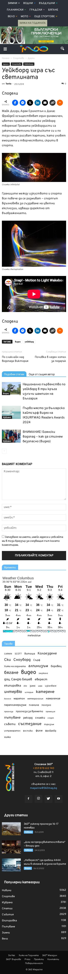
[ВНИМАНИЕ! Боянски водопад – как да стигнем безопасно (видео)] (11, 436)
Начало (5, 58)
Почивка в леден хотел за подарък (50, 359)
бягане (11, 673)
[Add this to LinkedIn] (38, 103)
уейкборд (29, 342)
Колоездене (47, 654)
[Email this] (45, 103)
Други (6, 64)
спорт (51, 718)
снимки (40, 718)
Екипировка (9, 920)
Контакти (53, 959)
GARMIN (8, 654)
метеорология (35, 698)
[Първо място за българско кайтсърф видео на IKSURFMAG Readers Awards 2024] (11, 412)
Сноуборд (22, 660)
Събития (8, 914)
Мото (24, 16)
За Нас (11, 955)
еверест (41, 679)
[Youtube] (58, 799)
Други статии (16, 815)
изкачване (50, 685)
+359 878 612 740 (43, 768)
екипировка (12, 686)
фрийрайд (50, 730)
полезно (46, 705)
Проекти (39, 959)
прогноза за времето (29, 711)
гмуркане (43, 673)
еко (25, 686)
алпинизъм (38, 666)
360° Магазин (49, 955)
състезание (29, 724)
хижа (7, 737)
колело (7, 698)
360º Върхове (13, 959)
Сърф (36, 660)
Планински (15, 10)
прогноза (8, 711)
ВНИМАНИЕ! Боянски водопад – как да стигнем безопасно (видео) (43, 437)
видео (18, 342)
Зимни (12, 3)
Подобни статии (14, 374)
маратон (19, 698)
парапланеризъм (15, 705)
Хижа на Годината (32, 23)
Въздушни (47, 3)
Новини (28, 832)
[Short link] (52, 103)
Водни (28, 3)
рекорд (27, 718)
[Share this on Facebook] (15, 103)
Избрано (7, 417)
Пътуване (8, 926)
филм (39, 731)
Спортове (16, 64)
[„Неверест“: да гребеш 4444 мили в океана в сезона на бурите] (11, 865)
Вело (11, 16)
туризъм (49, 724)
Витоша (29, 653)
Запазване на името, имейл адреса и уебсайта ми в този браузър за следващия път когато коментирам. (32, 541)
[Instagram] (38, 799)
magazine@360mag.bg (43, 788)
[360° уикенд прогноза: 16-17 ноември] (11, 828)
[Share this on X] (30, 103)
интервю (13, 692)
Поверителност (34, 963)
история (29, 692)
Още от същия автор (42, 374)
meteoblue (34, 635)
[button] (62, 49)
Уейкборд (28, 64)
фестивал (28, 731)
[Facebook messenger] (23, 103)
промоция (50, 711)
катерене (45, 692)
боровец (56, 666)
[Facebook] (28, 799)
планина (34, 705)
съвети (9, 724)
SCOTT (18, 653)
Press (27, 959)
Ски (7, 660)
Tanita (8, 83)
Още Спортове (44, 16)
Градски (35, 10)
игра (40, 686)
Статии (7, 908)
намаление (53, 698)
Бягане (53, 10)
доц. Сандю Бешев (18, 679)
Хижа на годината (15, 666)
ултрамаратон (12, 730)
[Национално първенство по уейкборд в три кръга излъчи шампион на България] (11, 388)
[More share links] (60, 103)
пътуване (12, 718)
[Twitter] (48, 799)
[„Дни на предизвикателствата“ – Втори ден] (11, 846)
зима (32, 685)
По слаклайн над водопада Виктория (15, 359)
